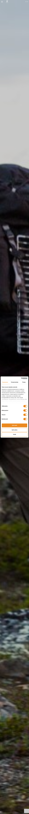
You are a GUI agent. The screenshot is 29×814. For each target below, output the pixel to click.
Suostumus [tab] (5, 382)
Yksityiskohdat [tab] (14, 382)
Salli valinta (14, 430)
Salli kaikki (14, 425)
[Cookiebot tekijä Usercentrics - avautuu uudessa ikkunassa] (21, 378)
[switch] (25, 410)
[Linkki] (7, 1)
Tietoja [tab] (24, 382)
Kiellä (14, 434)
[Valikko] (2, 1)
